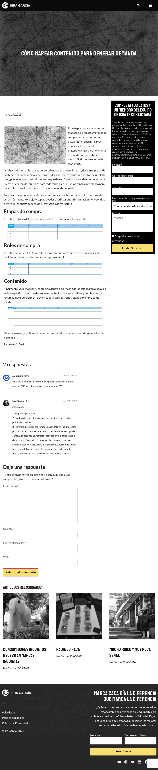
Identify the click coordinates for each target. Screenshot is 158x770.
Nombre (117, 164)
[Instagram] (126, 762)
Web (6, 557)
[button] (138, 5)
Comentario (10, 486)
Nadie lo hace (68, 649)
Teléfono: (117, 187)
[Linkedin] (139, 762)
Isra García (18, 401)
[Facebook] (146, 762)
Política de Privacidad (15, 723)
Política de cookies (13, 717)
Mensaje (117, 213)
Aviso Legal (8, 712)
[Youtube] (119, 762)
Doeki (22, 344)
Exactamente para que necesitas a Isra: (131, 199)
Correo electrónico (122, 175)
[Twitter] (132, 762)
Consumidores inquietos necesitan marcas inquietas (24, 655)
